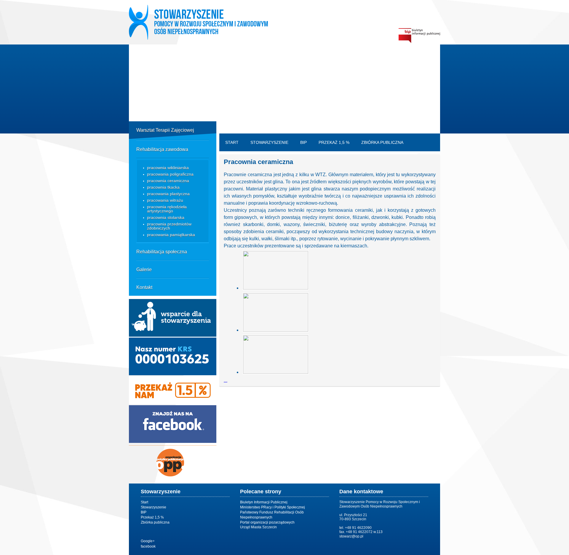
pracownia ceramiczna (168, 180)
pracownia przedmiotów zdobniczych (169, 226)
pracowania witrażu (165, 200)
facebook (148, 546)
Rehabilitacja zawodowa (162, 149)
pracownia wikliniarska (168, 167)
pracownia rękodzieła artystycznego (167, 208)
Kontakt (144, 287)
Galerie (144, 269)
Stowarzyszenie (269, 142)
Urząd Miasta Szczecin (258, 527)
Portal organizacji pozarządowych (267, 522)
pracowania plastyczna (168, 193)
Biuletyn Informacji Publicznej (263, 502)
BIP (303, 142)
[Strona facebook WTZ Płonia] (172, 441)
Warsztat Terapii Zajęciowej (165, 130)
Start (232, 142)
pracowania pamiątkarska (171, 234)
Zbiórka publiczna (382, 142)
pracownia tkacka (163, 187)
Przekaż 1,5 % (334, 142)
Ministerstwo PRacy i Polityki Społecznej (272, 507)
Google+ (148, 541)
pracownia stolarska (165, 217)
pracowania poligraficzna (170, 174)
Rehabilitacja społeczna (161, 251)
